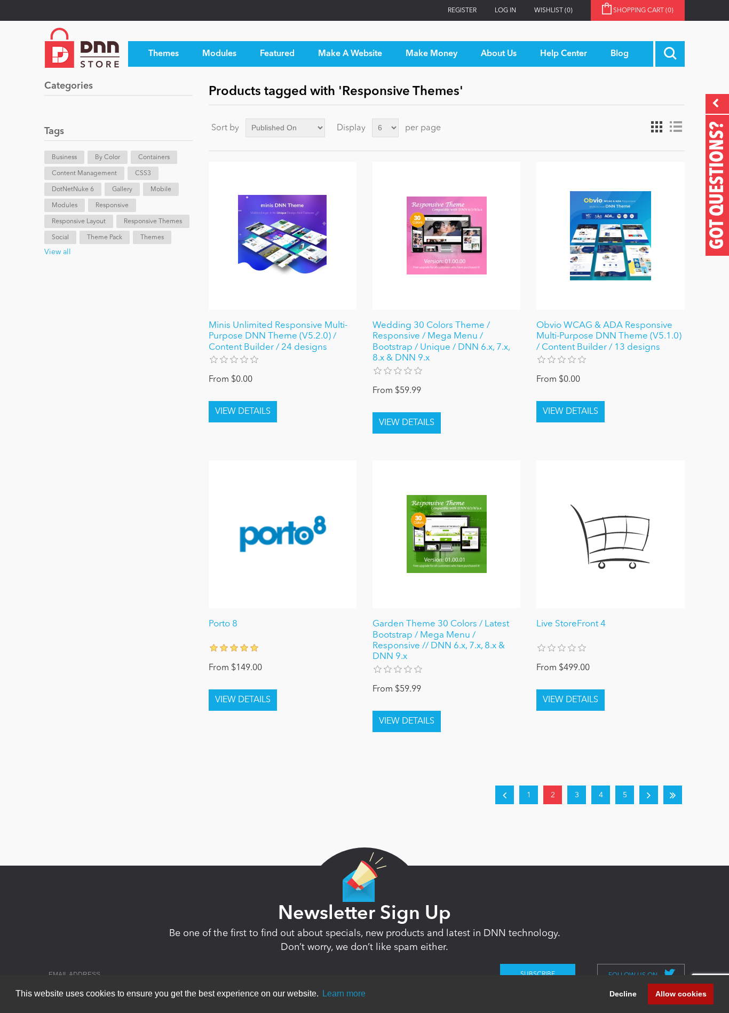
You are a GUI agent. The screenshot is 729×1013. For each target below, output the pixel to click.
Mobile (160, 189)
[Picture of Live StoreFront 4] (610, 534)
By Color (107, 157)
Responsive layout (79, 221)
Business (64, 157)
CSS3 (143, 173)
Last (672, 795)
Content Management (84, 173)
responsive (112, 205)
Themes (152, 237)
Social (60, 237)
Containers (154, 157)
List (675, 127)
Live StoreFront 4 (571, 624)
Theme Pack (104, 237)
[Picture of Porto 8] (282, 534)
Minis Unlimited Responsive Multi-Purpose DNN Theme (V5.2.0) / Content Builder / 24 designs (278, 336)
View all (57, 252)
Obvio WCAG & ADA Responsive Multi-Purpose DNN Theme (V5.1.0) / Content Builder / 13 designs (609, 336)
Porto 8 (223, 624)
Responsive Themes (153, 221)
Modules (64, 205)
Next (648, 795)
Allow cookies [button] (681, 994)
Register (462, 10)
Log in (505, 10)
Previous (504, 795)
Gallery (122, 189)
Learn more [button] (344, 993)
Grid (656, 127)
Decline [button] (623, 994)
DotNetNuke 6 (73, 189)
